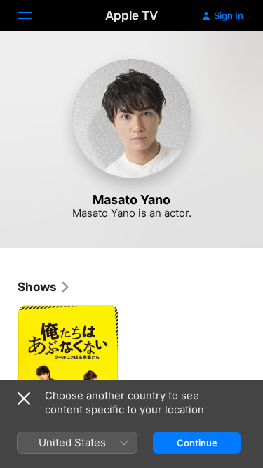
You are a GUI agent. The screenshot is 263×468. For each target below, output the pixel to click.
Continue (197, 442)
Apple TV (131, 15)
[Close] (24, 398)
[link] (44, 287)
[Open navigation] (33, 15)
